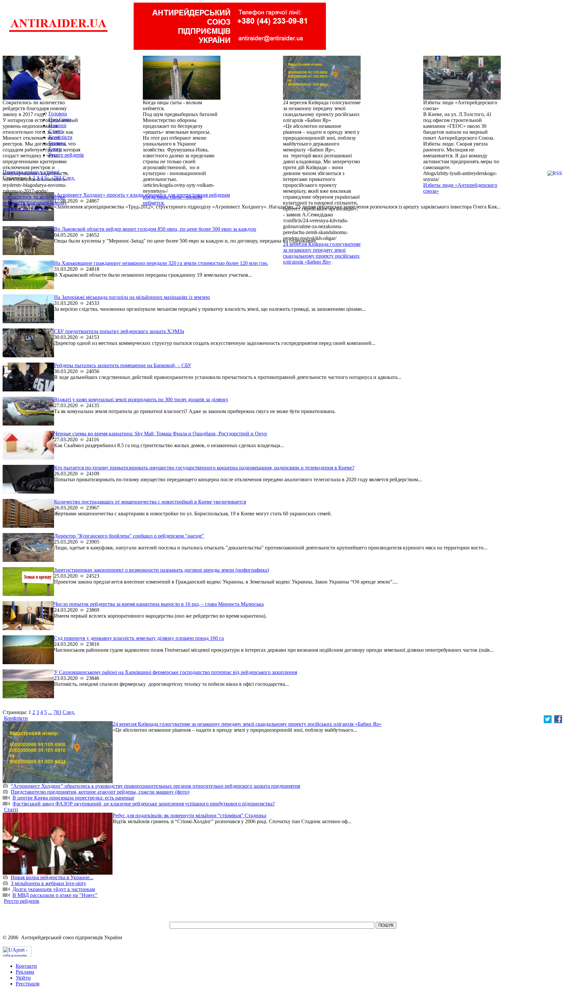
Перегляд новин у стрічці (31, 172)
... (50, 178)
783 (57, 178)
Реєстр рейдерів (66, 155)
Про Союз (59, 119)
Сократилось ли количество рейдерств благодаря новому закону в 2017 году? (35, 202)
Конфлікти (60, 137)
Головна (57, 113)
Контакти (26, 966)
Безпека (57, 143)
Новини (57, 125)
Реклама (25, 972)
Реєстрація (27, 983)
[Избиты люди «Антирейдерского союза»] (462, 98)
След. (69, 178)
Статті (55, 131)
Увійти (23, 978)
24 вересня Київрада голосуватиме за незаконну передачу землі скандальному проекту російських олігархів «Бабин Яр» (322, 253)
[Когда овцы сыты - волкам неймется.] (181, 98)
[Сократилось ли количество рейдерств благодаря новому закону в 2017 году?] (41, 98)
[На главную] (58, 31)
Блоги (55, 149)
